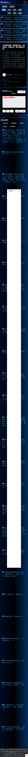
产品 (9, 9)
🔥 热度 (12, 6)
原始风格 (12, 126)
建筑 (14, 13)
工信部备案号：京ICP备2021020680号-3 (14, 753)
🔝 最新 (5, 6)
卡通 (9, 13)
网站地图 (6, 755)
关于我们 (11, 755)
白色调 (21, 123)
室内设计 (5, 123)
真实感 (5, 126)
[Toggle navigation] (25, 2)
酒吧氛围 (13, 123)
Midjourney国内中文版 (19, 755)
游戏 (14, 9)
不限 (4, 9)
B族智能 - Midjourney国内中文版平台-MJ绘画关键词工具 (14, 749)
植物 (20, 13)
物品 (20, 9)
